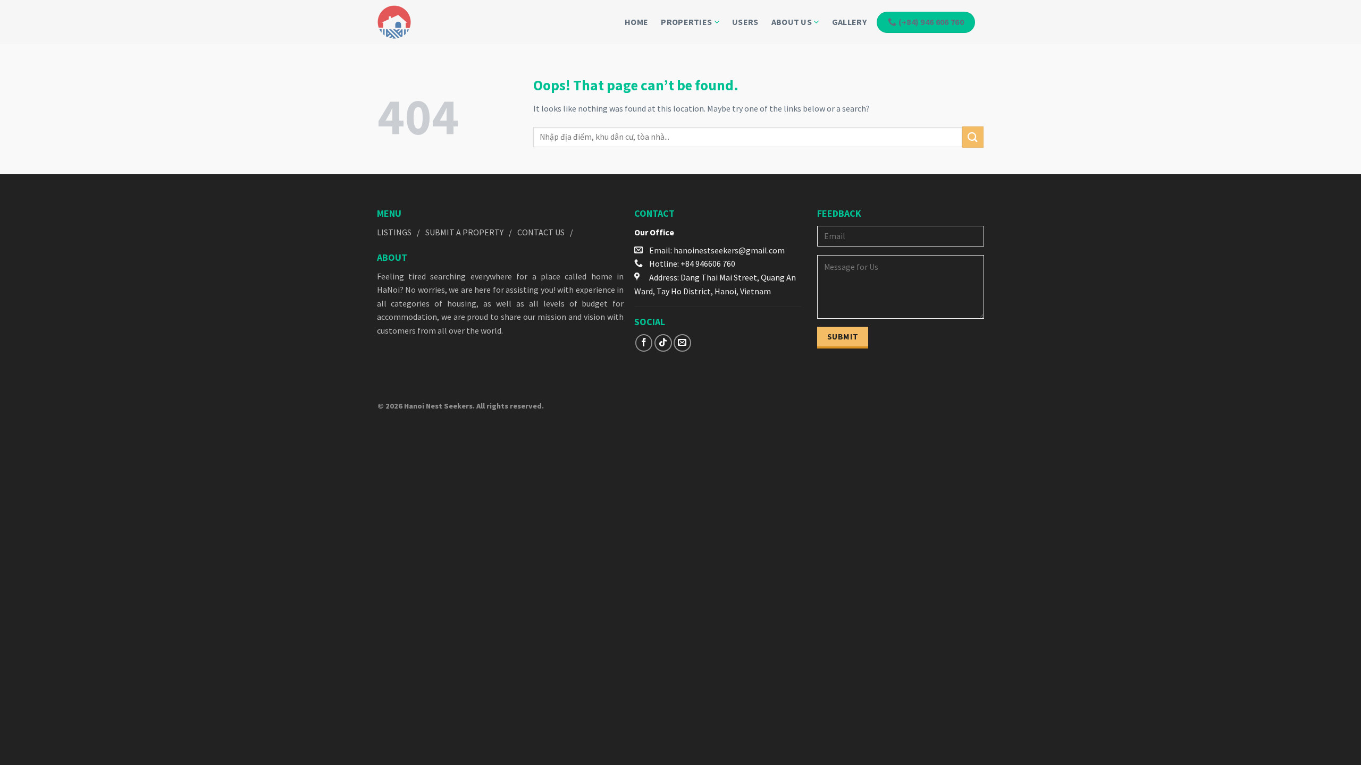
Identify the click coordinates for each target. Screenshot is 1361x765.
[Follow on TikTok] (663, 343)
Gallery (849, 21)
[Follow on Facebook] (644, 343)
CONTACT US (541, 232)
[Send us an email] (682, 343)
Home (636, 21)
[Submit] (973, 136)
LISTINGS (394, 232)
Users (745, 21)
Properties (686, 21)
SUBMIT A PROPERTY (464, 232)
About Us (791, 21)
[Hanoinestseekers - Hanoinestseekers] (411, 22)
